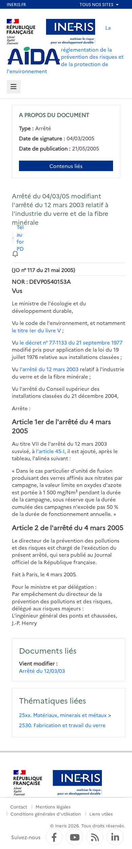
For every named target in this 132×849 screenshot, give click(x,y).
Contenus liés (66, 165)
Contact (18, 806)
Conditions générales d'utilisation (45, 814)
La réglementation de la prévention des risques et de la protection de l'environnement (65, 49)
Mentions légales (53, 806)
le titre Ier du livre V (36, 330)
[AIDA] (34, 56)
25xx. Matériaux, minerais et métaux (63, 714)
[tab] (14, 87)
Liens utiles (101, 814)
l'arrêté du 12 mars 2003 (49, 369)
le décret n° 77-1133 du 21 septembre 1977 (71, 342)
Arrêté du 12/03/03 (42, 670)
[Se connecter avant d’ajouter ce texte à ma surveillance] (15, 253)
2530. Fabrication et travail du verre (62, 725)
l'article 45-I (50, 451)
